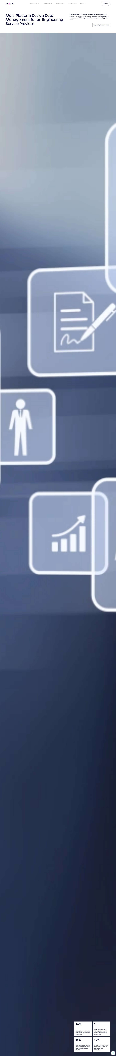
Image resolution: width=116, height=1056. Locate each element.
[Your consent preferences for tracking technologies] (113, 1053)
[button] (34, 3)
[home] (10, 4)
